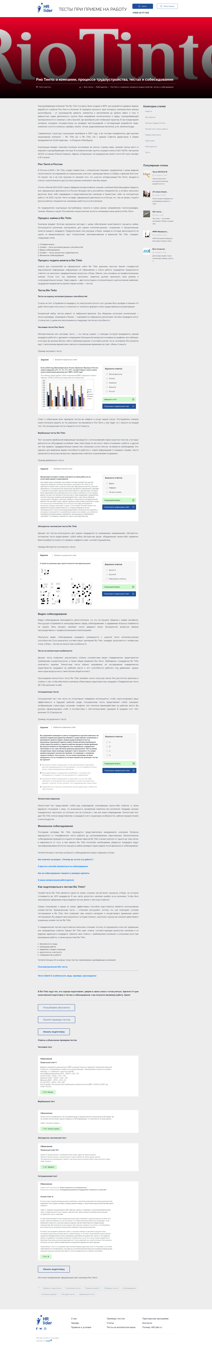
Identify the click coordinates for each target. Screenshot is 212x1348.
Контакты (147, 1323)
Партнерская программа (155, 1318)
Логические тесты (73, 1288)
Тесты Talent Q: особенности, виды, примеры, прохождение (67, 976)
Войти (144, 6)
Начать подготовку (54, 1031)
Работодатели (101, 87)
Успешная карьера (49, 1294)
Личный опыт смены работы (156, 129)
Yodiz (48, 1341)
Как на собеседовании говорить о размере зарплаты (63, 873)
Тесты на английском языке (121, 1327)
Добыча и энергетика (52, 1288)
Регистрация (169, 6)
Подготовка (150, 141)
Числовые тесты (68, 1294)
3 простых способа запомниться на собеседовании (63, 866)
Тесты (147, 152)
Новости (148, 111)
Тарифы (75, 1323)
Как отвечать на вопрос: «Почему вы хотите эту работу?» (66, 859)
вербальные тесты (86, 1294)
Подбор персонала (153, 135)
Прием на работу (92, 1288)
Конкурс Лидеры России (155, 123)
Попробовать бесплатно (56, 1007)
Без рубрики (150, 117)
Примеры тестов (111, 1288)
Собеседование (129, 1288)
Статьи (110, 1323)
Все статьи (88, 87)
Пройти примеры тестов (56, 1019)
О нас (74, 1318)
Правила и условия (81, 1327)
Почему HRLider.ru (152, 1327)
